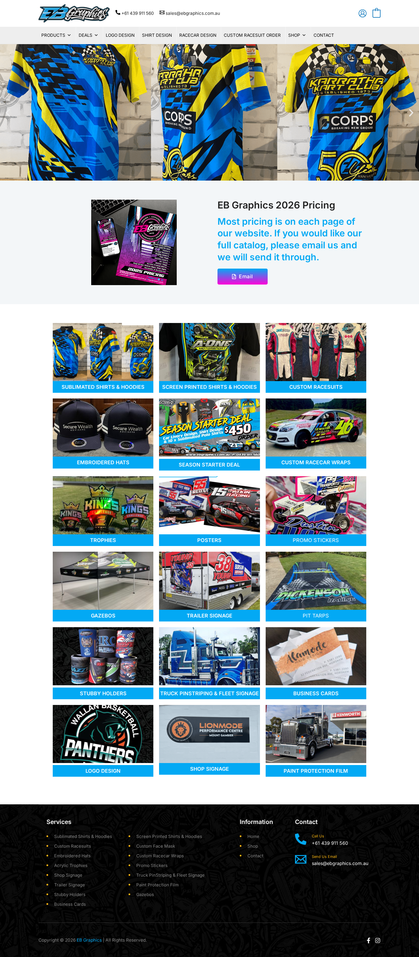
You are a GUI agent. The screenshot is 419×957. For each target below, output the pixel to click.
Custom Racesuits (72, 846)
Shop (294, 35)
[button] (8, 112)
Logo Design (120, 35)
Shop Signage (68, 875)
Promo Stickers (152, 865)
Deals (85, 35)
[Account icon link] (362, 13)
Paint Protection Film (157, 885)
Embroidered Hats (72, 855)
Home (253, 836)
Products (53, 35)
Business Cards (70, 904)
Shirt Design (157, 35)
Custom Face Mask (155, 846)
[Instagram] (378, 940)
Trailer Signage (69, 885)
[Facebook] (368, 940)
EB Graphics (89, 940)
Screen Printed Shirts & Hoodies (169, 836)
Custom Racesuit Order (252, 35)
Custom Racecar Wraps (160, 855)
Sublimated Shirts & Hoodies (83, 836)
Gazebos (145, 894)
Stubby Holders (70, 894)
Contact (324, 35)
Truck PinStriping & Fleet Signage (170, 875)
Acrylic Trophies (71, 865)
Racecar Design (197, 35)
